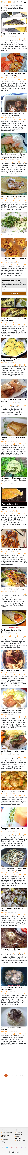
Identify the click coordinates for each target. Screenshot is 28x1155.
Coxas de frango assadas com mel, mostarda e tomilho (12, 114)
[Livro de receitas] (13, 2)
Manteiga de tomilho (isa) (10, 949)
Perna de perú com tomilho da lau (13, 670)
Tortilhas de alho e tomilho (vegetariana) (11, 631)
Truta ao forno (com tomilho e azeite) (12, 34)
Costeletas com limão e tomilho (13, 196)
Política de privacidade (18, 1133)
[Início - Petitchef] (2, 5)
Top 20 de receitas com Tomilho (13, 233)
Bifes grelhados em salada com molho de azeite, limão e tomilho (13, 589)
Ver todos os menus (5, 1136)
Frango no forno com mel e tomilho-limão (11, 988)
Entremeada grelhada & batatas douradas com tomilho (13, 74)
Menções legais (20, 1140)
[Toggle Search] (21, 2)
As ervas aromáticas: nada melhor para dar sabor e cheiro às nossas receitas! (14, 480)
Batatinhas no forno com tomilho (13, 791)
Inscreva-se (14, 293)
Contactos (19, 1130)
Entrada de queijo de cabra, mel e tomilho (13, 400)
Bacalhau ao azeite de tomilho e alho (13, 439)
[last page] (22, 1075)
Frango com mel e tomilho (11, 549)
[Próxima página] (18, 1075)
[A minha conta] (17, 2)
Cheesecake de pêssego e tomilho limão (14, 508)
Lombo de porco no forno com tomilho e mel (12, 752)
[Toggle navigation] (25, 2)
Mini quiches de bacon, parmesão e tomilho (13, 259)
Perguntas (5, 1139)
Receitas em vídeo (7, 1132)
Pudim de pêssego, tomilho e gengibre (12, 829)
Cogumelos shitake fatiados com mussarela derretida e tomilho (13, 869)
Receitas (4, 1130)
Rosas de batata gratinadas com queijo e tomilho (13, 360)
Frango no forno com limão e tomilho (12, 909)
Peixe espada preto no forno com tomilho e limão (13, 319)
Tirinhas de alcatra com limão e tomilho (13, 1029)
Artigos (4, 1142)
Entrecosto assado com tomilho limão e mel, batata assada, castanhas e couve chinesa (13, 710)
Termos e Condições (18, 1137)
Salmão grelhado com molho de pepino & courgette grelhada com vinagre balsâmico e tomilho (13, 156)
